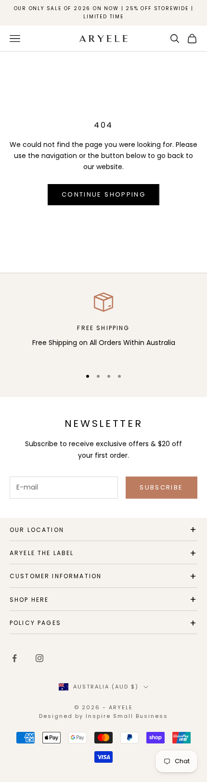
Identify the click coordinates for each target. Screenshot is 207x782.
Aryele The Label (42, 553)
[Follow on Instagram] (39, 658)
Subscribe (161, 487)
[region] (103, 325)
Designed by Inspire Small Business (103, 716)
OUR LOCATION (37, 530)
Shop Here (29, 600)
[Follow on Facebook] (14, 658)
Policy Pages (35, 623)
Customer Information (56, 576)
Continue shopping (103, 194)
